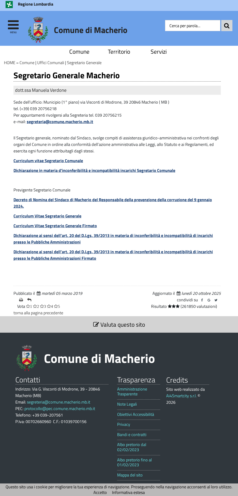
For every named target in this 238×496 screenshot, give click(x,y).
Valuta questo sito (122, 324)
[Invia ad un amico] (29, 300)
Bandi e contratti (131, 434)
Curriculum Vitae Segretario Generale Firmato (55, 226)
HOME (9, 62)
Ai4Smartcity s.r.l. (181, 396)
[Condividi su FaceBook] (202, 300)
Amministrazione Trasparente (132, 392)
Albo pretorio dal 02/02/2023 (131, 447)
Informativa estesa (128, 492)
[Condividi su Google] (209, 300)
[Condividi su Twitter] (215, 300)
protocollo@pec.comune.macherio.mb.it (59, 408)
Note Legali (127, 404)
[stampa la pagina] (21, 300)
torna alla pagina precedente (38, 313)
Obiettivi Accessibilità (135, 414)
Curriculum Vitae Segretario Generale (47, 216)
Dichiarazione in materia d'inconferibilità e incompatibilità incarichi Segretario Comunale (94, 170)
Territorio (119, 51)
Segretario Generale (84, 62)
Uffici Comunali (50, 62)
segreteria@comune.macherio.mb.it (60, 121)
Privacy (123, 424)
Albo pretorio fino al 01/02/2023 (134, 462)
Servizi (159, 51)
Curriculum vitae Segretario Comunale (48, 161)
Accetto (100, 492)
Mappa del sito (130, 475)
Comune (79, 51)
